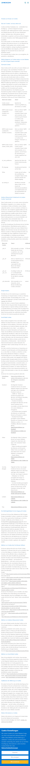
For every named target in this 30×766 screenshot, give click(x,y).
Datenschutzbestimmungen (10, 748)
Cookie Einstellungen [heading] (10, 731)
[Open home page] (6, 2)
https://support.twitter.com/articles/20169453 (16, 675)
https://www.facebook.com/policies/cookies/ (16, 674)
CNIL (12, 720)
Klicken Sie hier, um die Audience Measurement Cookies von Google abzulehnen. (14, 640)
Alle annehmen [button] (15, 762)
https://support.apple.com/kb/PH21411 (17, 584)
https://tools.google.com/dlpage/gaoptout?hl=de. (17, 651)
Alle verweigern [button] (15, 757)
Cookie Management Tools (15, 522)
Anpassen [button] (15, 752)
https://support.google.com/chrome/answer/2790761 (14, 602)
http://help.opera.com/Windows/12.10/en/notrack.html (15, 617)
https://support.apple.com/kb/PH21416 (17, 613)
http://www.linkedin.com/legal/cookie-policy (16, 677)
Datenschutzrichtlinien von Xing (19, 507)
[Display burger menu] (28, 2)
